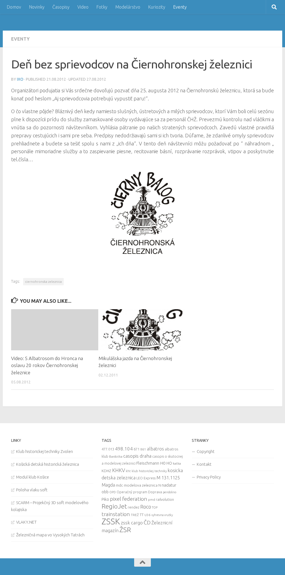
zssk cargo (132, 522)
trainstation (116, 514)
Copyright (206, 451)
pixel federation (128, 499)
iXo (20, 79)
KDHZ (106, 471)
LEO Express (146, 478)
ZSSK (111, 521)
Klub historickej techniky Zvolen (44, 451)
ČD (147, 522)
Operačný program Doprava (139, 492)
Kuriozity (156, 6)
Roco (145, 507)
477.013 (108, 449)
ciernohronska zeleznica (43, 281)
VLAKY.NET (26, 522)
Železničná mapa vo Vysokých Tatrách (50, 534)
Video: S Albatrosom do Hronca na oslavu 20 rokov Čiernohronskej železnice (47, 365)
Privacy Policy (209, 477)
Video (83, 6)
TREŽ (135, 515)
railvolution (165, 499)
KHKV (118, 470)
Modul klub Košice (32, 477)
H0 (163, 463)
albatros (155, 448)
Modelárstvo (127, 6)
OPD (112, 492)
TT (142, 514)
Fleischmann (147, 463)
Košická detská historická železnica (47, 464)
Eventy (180, 6)
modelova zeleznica (141, 485)
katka (177, 463)
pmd (151, 499)
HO (169, 463)
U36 (147, 515)
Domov (14, 6)
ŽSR (125, 530)
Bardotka (115, 456)
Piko (105, 499)
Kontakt (204, 464)
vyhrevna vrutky (162, 515)
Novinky (37, 6)
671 (136, 449)
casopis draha (137, 455)
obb (105, 492)
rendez (133, 507)
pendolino (169, 492)
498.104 (124, 448)
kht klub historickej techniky (146, 471)
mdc (119, 485)
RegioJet (114, 506)
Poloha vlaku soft (32, 489)
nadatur (169, 484)
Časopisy (61, 6)
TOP (155, 507)
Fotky (101, 6)
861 (143, 449)
